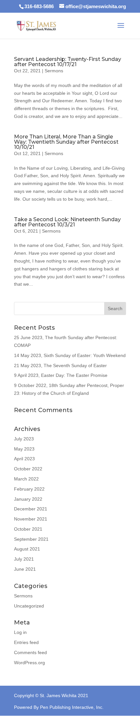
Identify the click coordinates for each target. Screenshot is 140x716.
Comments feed (30, 652)
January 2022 (28, 499)
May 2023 (24, 448)
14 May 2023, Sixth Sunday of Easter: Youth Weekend (70, 355)
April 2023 (24, 458)
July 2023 (24, 438)
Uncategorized (29, 606)
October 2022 (28, 468)
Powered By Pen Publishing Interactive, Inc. (59, 707)
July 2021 (24, 559)
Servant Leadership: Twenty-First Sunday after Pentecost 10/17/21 (67, 61)
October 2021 (28, 529)
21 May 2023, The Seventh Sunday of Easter (60, 365)
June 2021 (25, 569)
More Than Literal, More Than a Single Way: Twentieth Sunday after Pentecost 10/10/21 (66, 142)
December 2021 (30, 508)
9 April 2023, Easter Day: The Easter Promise (60, 375)
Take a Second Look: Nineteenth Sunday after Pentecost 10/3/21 (67, 222)
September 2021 (31, 539)
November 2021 (30, 519)
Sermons (54, 70)
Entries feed (26, 642)
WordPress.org (29, 662)
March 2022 (26, 478)
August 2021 (27, 548)
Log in (20, 632)
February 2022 (29, 489)
